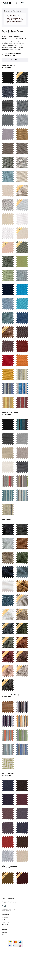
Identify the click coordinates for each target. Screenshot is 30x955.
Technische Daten (6, 67)
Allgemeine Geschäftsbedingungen (8, 909)
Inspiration (4, 919)
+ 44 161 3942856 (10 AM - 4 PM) (11, 901)
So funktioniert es (5, 917)
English (3, 934)
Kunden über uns (5, 922)
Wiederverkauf (5, 924)
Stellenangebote (5, 926)
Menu (26, 3)
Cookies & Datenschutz (6, 910)
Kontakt (3, 921)
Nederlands (4, 932)
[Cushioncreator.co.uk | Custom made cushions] (6, 3)
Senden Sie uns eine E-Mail (10, 903)
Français (3, 936)
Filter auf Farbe (15, 60)
